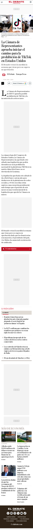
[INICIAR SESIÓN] (31, 2)
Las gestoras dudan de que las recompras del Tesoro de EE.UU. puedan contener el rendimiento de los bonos (8, 486)
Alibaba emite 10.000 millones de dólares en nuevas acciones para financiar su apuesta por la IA (8, 451)
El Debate (11, 74)
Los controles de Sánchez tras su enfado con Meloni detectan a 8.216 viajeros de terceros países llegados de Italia (17, 350)
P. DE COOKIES (10, 521)
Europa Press (21, 74)
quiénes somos (11, 517)
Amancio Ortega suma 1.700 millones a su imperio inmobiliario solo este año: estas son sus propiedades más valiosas (24, 473)
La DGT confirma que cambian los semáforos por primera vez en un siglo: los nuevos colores (16, 330)
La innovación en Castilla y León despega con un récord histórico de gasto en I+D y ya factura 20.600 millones (24, 452)
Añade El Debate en (18, 83)
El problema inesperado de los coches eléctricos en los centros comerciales (15, 340)
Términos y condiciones (10, 519)
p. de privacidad (24, 519)
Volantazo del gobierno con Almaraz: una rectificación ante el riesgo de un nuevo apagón (23, 494)
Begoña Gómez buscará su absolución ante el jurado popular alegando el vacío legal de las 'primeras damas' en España (16, 320)
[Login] (31, 2)
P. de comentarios (21, 521)
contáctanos (22, 517)
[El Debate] (16, 2)
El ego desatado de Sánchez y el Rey (17, 358)
